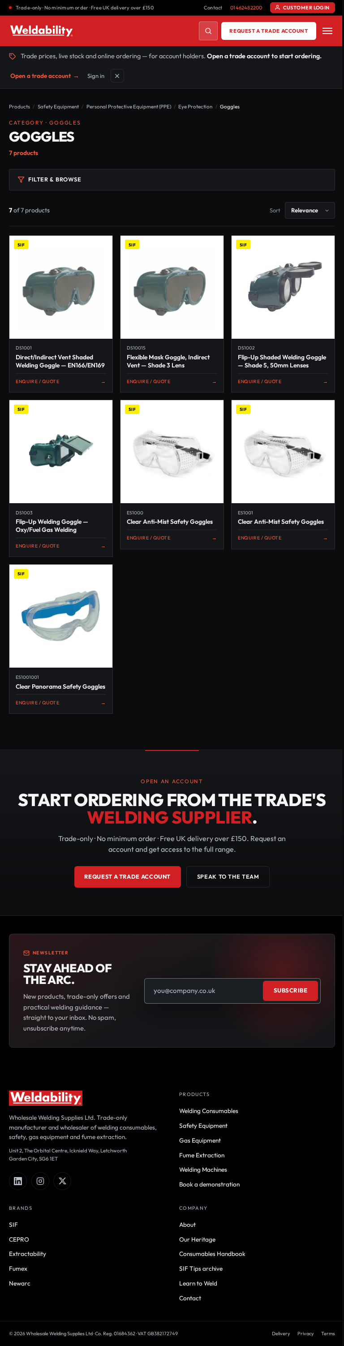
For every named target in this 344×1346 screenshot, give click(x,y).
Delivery (281, 1333)
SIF (13, 1225)
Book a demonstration (209, 1184)
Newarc (19, 1283)
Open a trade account (44, 76)
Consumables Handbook (212, 1254)
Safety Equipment (58, 106)
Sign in (95, 75)
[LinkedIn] (18, 1181)
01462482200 (246, 7)
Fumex (18, 1268)
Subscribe (291, 990)
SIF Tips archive (201, 1268)
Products (19, 106)
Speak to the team (228, 876)
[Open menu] (327, 31)
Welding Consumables (208, 1111)
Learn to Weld (198, 1283)
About (187, 1225)
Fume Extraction (201, 1155)
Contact (213, 7)
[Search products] (208, 31)
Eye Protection (195, 106)
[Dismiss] (117, 75)
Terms (328, 1333)
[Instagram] (40, 1181)
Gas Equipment (200, 1140)
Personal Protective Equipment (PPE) (128, 106)
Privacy (305, 1333)
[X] (62, 1181)
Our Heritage (197, 1239)
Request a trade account (268, 30)
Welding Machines (203, 1169)
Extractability (27, 1254)
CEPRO (19, 1239)
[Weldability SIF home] (41, 31)
